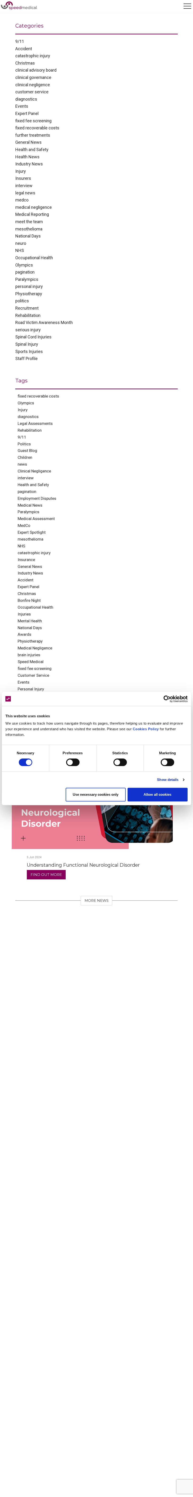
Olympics (24, 264)
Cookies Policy (146, 729)
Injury (20, 171)
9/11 (19, 41)
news (22, 464)
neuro (20, 243)
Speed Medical (31, 661)
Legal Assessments (35, 423)
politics (22, 300)
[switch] (73, 762)
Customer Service (33, 675)
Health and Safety (31, 149)
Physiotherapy (28, 293)
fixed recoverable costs (37, 127)
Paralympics (26, 279)
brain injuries (29, 654)
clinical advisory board (35, 70)
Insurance (26, 559)
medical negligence (33, 207)
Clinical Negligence (34, 471)
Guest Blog (27, 450)
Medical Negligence (35, 648)
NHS (19, 250)
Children (25, 457)
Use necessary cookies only (95, 794)
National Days (28, 236)
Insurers (23, 178)
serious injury (28, 329)
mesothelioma (28, 228)
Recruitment (27, 308)
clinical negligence (32, 84)
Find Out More (46, 874)
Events (21, 106)
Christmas (25, 63)
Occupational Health (34, 257)
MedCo (24, 525)
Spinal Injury (26, 344)
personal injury (29, 286)
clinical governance (33, 77)
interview (23, 185)
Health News (27, 156)
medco (21, 199)
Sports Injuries (29, 351)
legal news (25, 192)
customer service (31, 91)
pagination (25, 272)
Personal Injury (31, 689)
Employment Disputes (37, 498)
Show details (167, 780)
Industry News (29, 163)
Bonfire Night (29, 600)
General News (28, 142)
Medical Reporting (32, 214)
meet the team (29, 221)
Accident (23, 48)
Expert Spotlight (32, 532)
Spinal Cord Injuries (33, 336)
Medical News (30, 505)
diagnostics (26, 99)
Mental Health (30, 621)
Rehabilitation (27, 315)
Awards (24, 634)
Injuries (24, 614)
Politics (24, 444)
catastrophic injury (32, 55)
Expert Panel (27, 113)
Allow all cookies (157, 794)
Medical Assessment (36, 518)
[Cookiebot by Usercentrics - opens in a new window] (167, 698)
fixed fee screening (33, 120)
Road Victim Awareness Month (44, 322)
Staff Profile (26, 358)
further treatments (32, 135)
